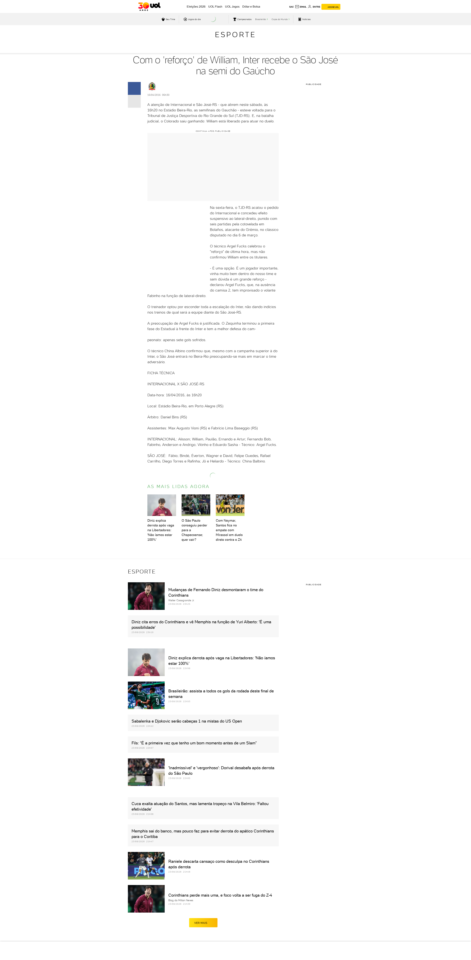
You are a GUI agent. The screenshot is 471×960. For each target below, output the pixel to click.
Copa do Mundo (280, 19)
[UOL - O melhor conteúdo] (149, 6)
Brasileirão (260, 19)
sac (291, 7)
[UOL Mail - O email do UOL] (301, 6)
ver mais (200, 922)
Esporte (235, 34)
